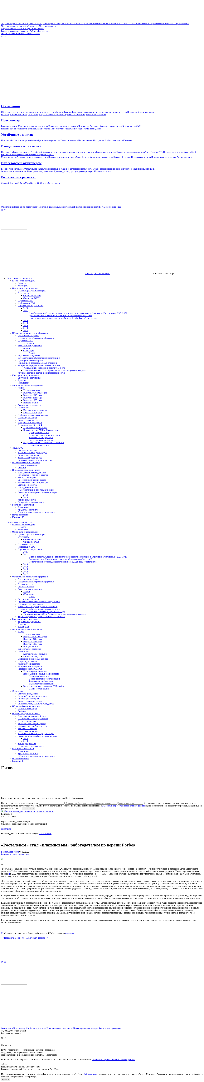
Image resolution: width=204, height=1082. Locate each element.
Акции (26, 348)
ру (2, 36)
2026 (25, 308)
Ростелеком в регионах (18, 177)
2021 (25, 310)
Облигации (28, 350)
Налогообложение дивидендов (32, 452)
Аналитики (23, 507)
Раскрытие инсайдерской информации (36, 338)
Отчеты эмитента (26, 343)
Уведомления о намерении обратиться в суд (44, 368)
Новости (22, 283)
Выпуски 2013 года (32, 395)
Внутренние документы (29, 355)
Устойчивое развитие (17, 134)
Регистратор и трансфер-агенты (33, 475)
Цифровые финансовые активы (33, 415)
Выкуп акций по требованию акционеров (37, 492)
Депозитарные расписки (29, 405)
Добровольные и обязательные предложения (39, 358)
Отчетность (23, 293)
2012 (25, 330)
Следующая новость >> (37, 938)
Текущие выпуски (32, 390)
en (5, 36)
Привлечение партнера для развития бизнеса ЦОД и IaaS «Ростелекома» (63, 318)
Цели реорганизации (39, 432)
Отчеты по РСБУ (31, 298)
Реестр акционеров (27, 477)
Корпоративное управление (25, 375)
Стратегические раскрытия (30, 305)
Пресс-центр (10, 120)
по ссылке (70, 933)
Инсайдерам (23, 383)
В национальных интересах (22, 146)
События (22, 467)
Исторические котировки (30, 422)
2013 (25, 328)
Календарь (23, 286)
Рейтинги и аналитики (23, 505)
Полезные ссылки (20, 515)
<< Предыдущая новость (12, 938)
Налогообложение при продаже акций (36, 490)
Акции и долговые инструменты (27, 385)
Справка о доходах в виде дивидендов (36, 460)
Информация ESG (26, 303)
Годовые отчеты (25, 300)
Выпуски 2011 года (32, 398)
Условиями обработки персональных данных (123, 806)
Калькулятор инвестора (29, 420)
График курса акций (27, 417)
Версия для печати (10, 852)
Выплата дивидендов (28, 450)
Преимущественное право (30, 360)
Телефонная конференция (41, 437)
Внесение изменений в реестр (32, 480)
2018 (25, 323)
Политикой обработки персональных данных (113, 1059)
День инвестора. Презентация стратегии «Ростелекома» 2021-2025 (60, 315)
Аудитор (22, 380)
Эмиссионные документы (30, 345)
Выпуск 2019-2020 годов (35, 393)
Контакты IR (18, 517)
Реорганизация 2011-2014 (30, 425)
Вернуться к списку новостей (15, 854)
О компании (10, 106)
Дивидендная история (28, 455)
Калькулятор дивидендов (30, 457)
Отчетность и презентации (25, 288)
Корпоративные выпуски (35, 410)
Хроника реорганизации (35, 427)
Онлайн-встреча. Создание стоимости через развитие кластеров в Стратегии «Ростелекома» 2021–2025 (78, 313)
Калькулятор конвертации (41, 440)
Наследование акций (28, 487)
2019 (25, 320)
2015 (25, 325)
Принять (5, 1079)
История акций (30, 403)
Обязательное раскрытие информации (30, 333)
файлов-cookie (90, 1074)
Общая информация (27, 465)
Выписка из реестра (27, 485)
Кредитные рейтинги (28, 510)
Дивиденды (17, 447)
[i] (9, 874)
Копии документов (27, 500)
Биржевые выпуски (32, 412)
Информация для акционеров (26, 470)
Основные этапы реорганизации (44, 435)
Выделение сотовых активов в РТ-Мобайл (43, 442)
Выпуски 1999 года (32, 400)
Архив (32, 353)
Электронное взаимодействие (32, 472)
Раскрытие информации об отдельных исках (39, 365)
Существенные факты (28, 335)
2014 (25, 495)
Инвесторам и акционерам (21, 163)
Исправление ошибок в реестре (33, 482)
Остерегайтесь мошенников (31, 502)
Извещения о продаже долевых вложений (37, 363)
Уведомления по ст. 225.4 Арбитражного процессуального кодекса (54, 370)
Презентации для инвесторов (32, 290)
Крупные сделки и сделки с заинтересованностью (41, 373)
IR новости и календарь (23, 281)
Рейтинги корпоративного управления (36, 512)
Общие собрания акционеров (26, 462)
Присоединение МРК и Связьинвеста (41, 430)
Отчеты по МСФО (32, 295)
